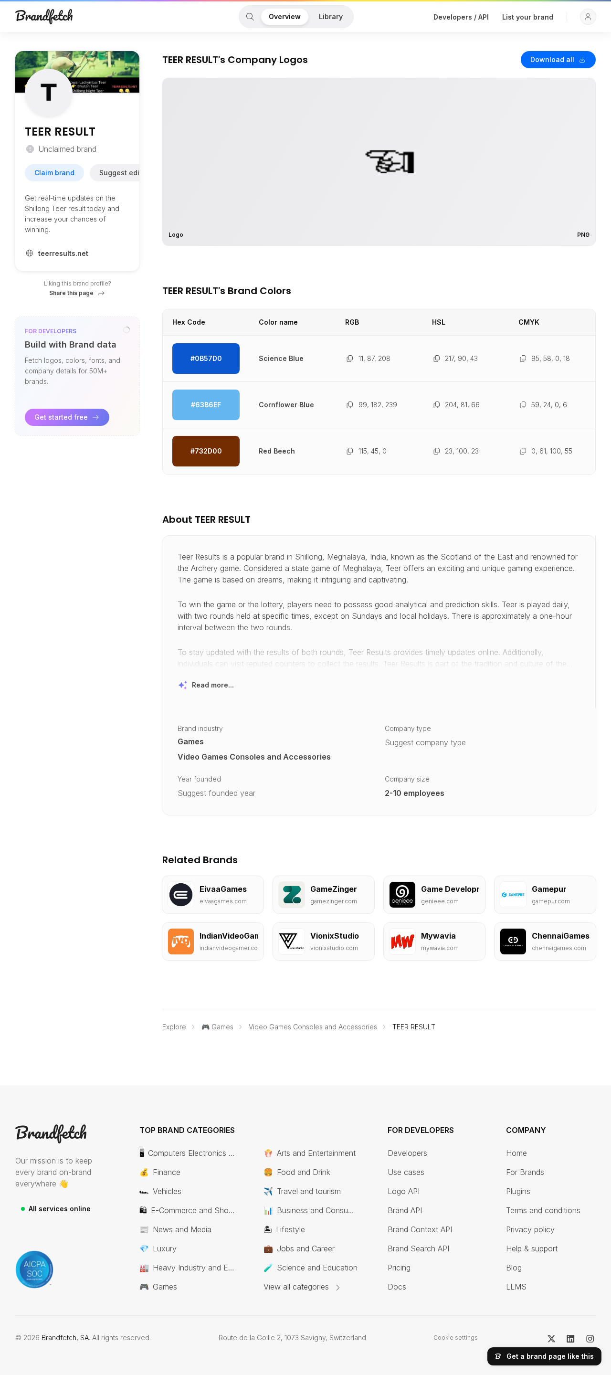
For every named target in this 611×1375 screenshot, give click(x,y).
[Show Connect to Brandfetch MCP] (126, 330)
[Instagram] (590, 1337)
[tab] (250, 17)
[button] (588, 16)
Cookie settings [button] (455, 1337)
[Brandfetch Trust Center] (34, 1269)
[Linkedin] (571, 1337)
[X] (552, 1337)
